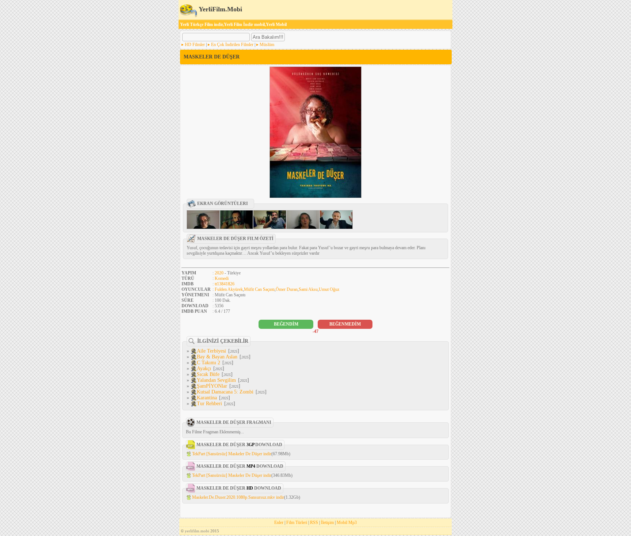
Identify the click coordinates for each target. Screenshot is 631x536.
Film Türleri (296, 522)
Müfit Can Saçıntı (259, 289)
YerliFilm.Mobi (219, 9)
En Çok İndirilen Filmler (232, 44)
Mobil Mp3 (347, 522)
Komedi (222, 278)
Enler (278, 522)
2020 (219, 272)
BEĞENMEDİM (345, 324)
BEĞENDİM (286, 324)
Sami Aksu (308, 289)
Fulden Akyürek (229, 289)
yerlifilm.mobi (197, 531)
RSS (314, 522)
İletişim (327, 522)
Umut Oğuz (329, 289)
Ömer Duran (287, 289)
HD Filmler (195, 44)
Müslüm (267, 44)
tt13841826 (224, 283)
